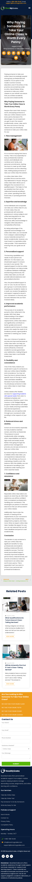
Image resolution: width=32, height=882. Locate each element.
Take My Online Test (7, 798)
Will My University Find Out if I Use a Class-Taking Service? (15, 667)
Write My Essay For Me (8, 805)
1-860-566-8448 (16, 1)
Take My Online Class (8, 795)
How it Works (5, 814)
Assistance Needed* (8, 745)
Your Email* (5, 730)
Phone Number (6, 738)
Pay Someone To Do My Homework (12, 802)
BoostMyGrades (11, 851)
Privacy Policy (5, 821)
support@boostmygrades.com (16, 3)
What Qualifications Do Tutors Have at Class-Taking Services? (14, 620)
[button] (29, 7)
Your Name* (5, 722)
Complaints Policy (7, 825)
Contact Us (4, 818)
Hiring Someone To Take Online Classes (16, 49)
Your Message (6, 753)
